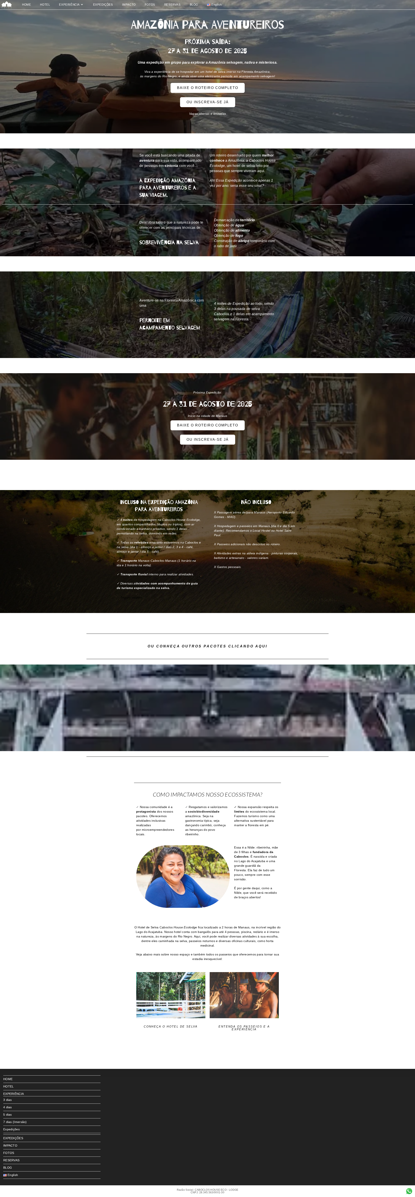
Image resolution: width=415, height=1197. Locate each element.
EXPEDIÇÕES (13, 1138)
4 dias (7, 1107)
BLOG (7, 1167)
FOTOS (8, 1153)
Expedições (11, 1129)
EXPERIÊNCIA (13, 1093)
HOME (8, 1079)
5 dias (7, 1114)
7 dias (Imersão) (15, 1122)
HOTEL (8, 1086)
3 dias (7, 1100)
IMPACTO (10, 1145)
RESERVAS (11, 1160)
